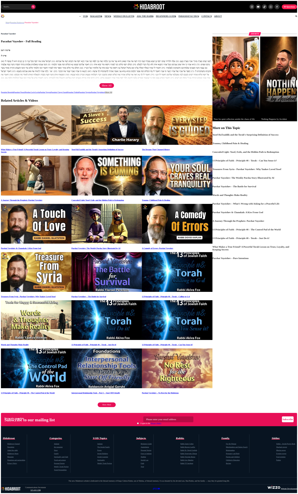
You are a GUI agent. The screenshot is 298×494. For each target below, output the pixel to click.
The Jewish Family (103, 447)
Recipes (228, 463)
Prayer (99, 450)
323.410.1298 (35, 490)
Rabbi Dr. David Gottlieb (188, 450)
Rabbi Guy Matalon (186, 460)
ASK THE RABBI (145, 16)
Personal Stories (59, 463)
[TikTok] (264, 6)
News (56, 450)
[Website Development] (274, 489)
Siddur (276, 438)
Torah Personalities (60, 470)
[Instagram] (251, 6)
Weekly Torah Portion (61, 467)
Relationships (230, 450)
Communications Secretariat (35, 487)
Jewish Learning (102, 457)
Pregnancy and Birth (232, 454)
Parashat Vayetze (85, 92)
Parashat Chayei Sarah (59, 92)
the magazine (58, 447)
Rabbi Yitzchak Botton (187, 457)
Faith (142, 463)
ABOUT (218, 16)
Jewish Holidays (102, 454)
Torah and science (60, 460)
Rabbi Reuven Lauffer (187, 447)
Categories (56, 438)
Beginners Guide (146, 444)
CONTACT (206, 16)
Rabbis (180, 438)
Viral (142, 467)
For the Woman (231, 444)
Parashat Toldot (73, 92)
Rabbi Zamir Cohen (186, 444)
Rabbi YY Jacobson (186, 463)
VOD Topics (100, 438)
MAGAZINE (96, 16)
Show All (107, 85)
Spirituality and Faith (61, 457)
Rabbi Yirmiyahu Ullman (188, 454)
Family (56, 454)
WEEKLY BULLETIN (123, 16)
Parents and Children (233, 457)
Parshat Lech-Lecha (32, 92)
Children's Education (233, 460)
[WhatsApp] (270, 6)
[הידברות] (149, 6)
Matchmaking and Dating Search (236, 447)
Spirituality (101, 460)
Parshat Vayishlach (98, 92)
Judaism (56, 444)
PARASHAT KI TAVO (188, 16)
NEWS (108, 16)
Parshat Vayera (45, 92)
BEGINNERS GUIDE (166, 16)
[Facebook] (277, 6)
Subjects (141, 438)
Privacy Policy (156, 423)
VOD (85, 16)
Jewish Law (144, 460)
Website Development (289, 489)
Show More (106, 405)
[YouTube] (258, 6)
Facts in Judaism (146, 454)
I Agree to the (150, 423)
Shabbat (143, 457)
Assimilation (145, 447)
